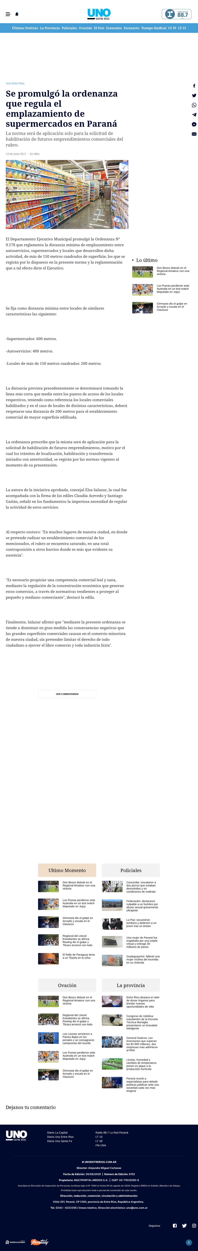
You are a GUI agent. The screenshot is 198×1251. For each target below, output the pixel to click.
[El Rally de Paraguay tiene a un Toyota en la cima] (67, 958)
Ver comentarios (67, 694)
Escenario (131, 28)
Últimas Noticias (25, 28)
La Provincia (50, 28)
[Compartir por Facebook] (194, 86)
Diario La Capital (57, 1132)
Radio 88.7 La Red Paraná (112, 1132)
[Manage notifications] (189, 1242)
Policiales (69, 28)
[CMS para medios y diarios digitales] (15, 1242)
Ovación (85, 28)
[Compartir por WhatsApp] (194, 105)
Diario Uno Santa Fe (59, 1141)
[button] (8, 14)
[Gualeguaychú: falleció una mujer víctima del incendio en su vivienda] (131, 960)
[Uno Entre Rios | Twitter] (184, 1226)
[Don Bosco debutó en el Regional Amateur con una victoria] (161, 272)
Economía (114, 28)
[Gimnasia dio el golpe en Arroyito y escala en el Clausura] (161, 307)
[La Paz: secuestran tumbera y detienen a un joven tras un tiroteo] (131, 924)
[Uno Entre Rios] (99, 14)
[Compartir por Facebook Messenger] (194, 124)
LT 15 (182, 28)
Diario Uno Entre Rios (60, 1136)
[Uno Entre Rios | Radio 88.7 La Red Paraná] (176, 14)
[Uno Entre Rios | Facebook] (175, 1226)
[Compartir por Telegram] (194, 115)
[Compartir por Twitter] (194, 95)
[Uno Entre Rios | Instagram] (194, 1226)
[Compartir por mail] (194, 134)
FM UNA (101, 1145)
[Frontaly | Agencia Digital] (37, 1242)
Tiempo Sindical (153, 28)
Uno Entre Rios (15, 83)
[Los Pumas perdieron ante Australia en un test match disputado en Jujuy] (161, 289)
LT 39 (172, 28)
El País (99, 28)
